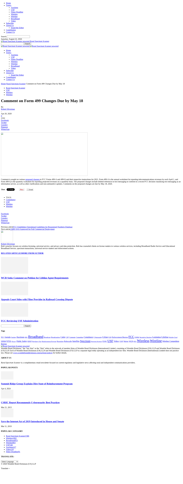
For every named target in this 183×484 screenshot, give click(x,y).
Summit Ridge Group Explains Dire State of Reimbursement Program (37, 383)
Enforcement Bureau (120, 337)
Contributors (11, 30)
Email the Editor (17, 28)
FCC (131, 336)
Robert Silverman (8, 109)
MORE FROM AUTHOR (33, 253)
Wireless (14, 14)
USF (13, 10)
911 (2, 337)
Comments (72, 337)
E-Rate (105, 337)
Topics (8, 5)
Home (8, 3)
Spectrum (85, 341)
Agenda (7, 337)
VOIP (121, 341)
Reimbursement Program (49, 341)
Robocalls (68, 341)
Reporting (60, 341)
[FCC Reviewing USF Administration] (14, 316)
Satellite (76, 341)
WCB (131, 341)
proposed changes (32, 179)
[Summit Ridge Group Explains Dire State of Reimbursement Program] (7, 379)
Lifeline (165, 337)
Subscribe (10, 23)
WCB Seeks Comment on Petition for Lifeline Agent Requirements (34, 278)
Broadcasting (55, 337)
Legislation (156, 337)
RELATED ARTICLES (11, 253)
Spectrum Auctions (96, 341)
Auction (13, 337)
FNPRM (137, 337)
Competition (79, 337)
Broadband (15, 19)
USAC (104, 341)
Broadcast (47, 337)
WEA (134, 341)
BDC (26, 337)
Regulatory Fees (36, 341)
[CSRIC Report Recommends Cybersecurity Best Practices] (7, 398)
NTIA (8, 341)
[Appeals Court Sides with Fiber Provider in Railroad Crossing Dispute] (14, 294)
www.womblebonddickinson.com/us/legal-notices (32, 353)
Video (13, 21)
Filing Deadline (17, 12)
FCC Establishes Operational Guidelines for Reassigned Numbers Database (42, 227)
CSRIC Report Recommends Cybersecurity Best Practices (30, 402)
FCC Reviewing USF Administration (19, 321)
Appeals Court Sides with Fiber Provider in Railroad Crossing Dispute (37, 299)
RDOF (30, 341)
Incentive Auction (146, 337)
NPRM (3, 341)
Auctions (14, 7)
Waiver (125, 341)
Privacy (14, 341)
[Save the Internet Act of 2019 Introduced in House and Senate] (7, 417)
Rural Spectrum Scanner (16, 84)
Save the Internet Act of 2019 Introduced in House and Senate (32, 421)
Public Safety (22, 341)
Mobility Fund (173, 337)
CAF (67, 337)
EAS (109, 337)
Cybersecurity (98, 337)
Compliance (10, 200)
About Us (10, 25)
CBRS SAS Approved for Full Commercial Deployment (32, 229)
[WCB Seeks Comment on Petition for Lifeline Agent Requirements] (14, 273)
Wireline (14, 16)
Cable (63, 337)
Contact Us (10, 32)
